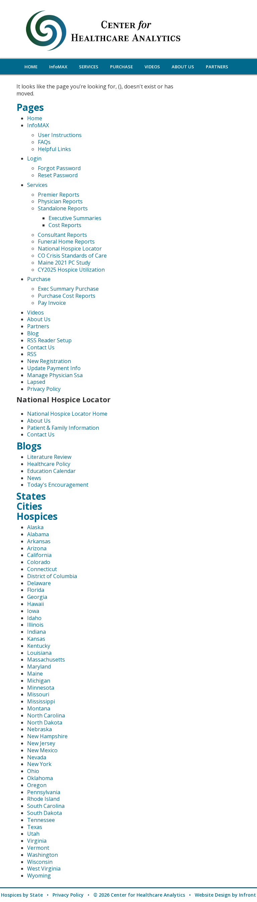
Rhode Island (43, 799)
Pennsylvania (43, 792)
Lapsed (36, 382)
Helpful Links (54, 149)
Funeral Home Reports (66, 241)
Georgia (37, 597)
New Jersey (41, 743)
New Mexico (42, 750)
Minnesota (40, 687)
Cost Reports (65, 225)
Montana (38, 708)
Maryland (39, 666)
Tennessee (41, 820)
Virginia (37, 840)
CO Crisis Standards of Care (72, 255)
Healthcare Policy (48, 464)
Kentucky (38, 645)
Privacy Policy (44, 389)
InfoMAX (38, 125)
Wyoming (39, 875)
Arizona (37, 548)
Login (34, 158)
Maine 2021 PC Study (64, 262)
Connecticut (42, 569)
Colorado (38, 562)
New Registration (49, 361)
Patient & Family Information (63, 427)
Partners (38, 326)
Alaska (35, 527)
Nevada (36, 757)
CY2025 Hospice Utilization (71, 269)
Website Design (213, 895)
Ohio (33, 771)
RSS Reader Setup (49, 340)
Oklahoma (40, 778)
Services (37, 185)
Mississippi (41, 701)
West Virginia (44, 868)
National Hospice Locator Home (67, 413)
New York (39, 764)
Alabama (38, 534)
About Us (39, 319)
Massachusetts (46, 659)
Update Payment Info (54, 368)
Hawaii (35, 604)
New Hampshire (47, 736)
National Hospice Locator (70, 248)
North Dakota (44, 722)
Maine (35, 673)
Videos (35, 312)
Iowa (33, 611)
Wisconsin (40, 861)
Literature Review (49, 457)
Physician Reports (60, 201)
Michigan (38, 680)
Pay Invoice (52, 302)
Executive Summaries (75, 218)
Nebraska (39, 729)
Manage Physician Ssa (55, 375)
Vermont (38, 847)
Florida (35, 590)
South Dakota (44, 813)
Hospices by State (22, 895)
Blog (33, 333)
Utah (33, 833)
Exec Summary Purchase (68, 288)
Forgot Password (59, 168)
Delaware (39, 583)
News (34, 478)
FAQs (44, 142)
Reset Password (58, 175)
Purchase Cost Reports (66, 295)
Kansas (36, 638)
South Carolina (46, 806)
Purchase (39, 279)
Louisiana (39, 652)
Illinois (35, 624)
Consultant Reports (62, 234)
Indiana (36, 631)
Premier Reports (58, 194)
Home (34, 118)
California (39, 555)
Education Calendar (51, 471)
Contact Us (41, 347)
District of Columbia (52, 576)
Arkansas (39, 541)
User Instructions (60, 135)
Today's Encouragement (57, 484)
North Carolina (46, 715)
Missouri (38, 694)
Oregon (37, 785)
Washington (42, 854)
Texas (34, 827)
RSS (31, 354)
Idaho (34, 618)
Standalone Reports (63, 208)
